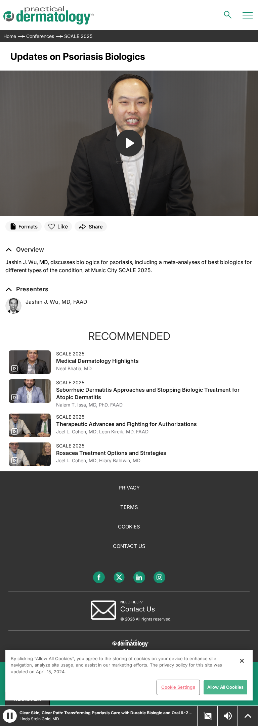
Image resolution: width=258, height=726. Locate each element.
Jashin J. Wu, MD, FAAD (56, 301)
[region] (129, 675)
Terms (129, 507)
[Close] (241, 660)
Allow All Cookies (225, 687)
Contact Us (129, 546)
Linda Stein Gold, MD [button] (39, 718)
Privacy (129, 487)
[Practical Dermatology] (48, 15)
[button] (24, 249)
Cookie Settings (178, 687)
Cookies (129, 526)
